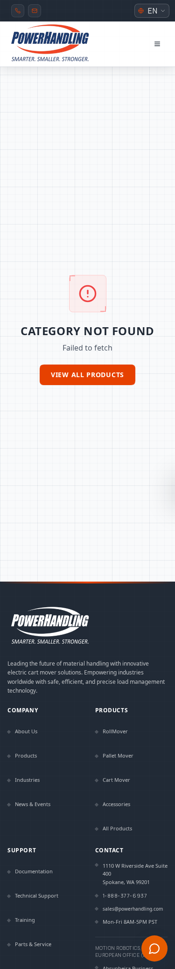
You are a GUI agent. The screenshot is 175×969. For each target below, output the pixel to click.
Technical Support (36, 895)
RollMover (115, 731)
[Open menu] (157, 44)
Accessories (116, 804)
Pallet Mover (118, 755)
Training (25, 919)
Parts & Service (33, 944)
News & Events (32, 804)
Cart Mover (116, 779)
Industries (27, 779)
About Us (26, 731)
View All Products (87, 374)
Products (26, 755)
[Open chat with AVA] (154, 948)
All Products (117, 828)
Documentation (34, 871)
